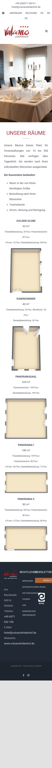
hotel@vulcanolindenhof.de (26, 7)
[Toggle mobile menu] (46, 31)
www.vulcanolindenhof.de (19, 643)
